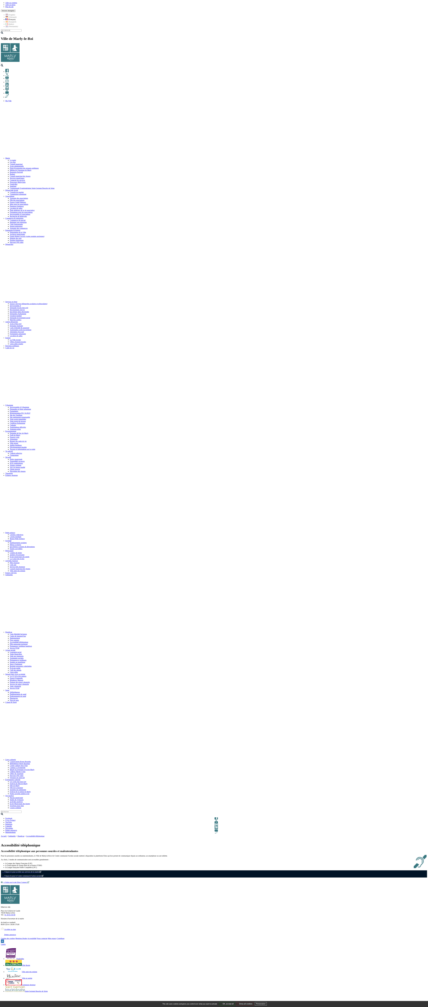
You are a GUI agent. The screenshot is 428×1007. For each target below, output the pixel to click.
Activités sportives (16, 802)
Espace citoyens (11, 573)
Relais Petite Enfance (17, 539)
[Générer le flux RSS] (417, 839)
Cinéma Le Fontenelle (17, 768)
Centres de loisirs (16, 553)
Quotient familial (16, 316)
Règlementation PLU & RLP (20, 413)
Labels (3, 944)
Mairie (7, 158)
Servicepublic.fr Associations (20, 214)
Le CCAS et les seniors (18, 676)
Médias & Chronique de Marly (20, 170)
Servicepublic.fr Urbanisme (19, 407)
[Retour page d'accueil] (10, 61)
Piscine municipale (16, 798)
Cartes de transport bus (18, 636)
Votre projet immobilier (18, 419)
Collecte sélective (16, 453)
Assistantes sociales (17, 658)
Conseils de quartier (17, 192)
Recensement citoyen (17, 310)
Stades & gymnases (17, 800)
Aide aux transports (17, 656)
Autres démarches (11, 322)
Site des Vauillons (16, 415)
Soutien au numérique (17, 662)
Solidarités (12, 836)
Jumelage (13, 186)
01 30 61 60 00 (10, 915)
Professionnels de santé (18, 696)
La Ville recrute (15, 340)
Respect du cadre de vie (18, 441)
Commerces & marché (18, 220)
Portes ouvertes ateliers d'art (19, 794)
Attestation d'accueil (17, 332)
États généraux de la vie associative (22, 210)
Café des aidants (15, 670)
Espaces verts (14, 437)
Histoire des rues (16, 238)
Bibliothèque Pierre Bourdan (20, 764)
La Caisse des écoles (17, 559)
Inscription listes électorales (19, 312)
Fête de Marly (15, 786)
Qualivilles (13, 184)
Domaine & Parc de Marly (19, 433)
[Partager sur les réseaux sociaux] (425, 839)
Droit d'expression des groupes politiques (24, 168)
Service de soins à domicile (19, 684)
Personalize (260, 1004)
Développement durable (18, 447)
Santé (7, 690)
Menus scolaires (15, 545)
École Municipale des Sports (20, 804)
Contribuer (60, 938)
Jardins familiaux (16, 445)
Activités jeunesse (11, 561)
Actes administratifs (17, 166)
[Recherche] (2, 66)
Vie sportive (9, 796)
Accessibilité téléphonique (19, 642)
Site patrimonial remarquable (20, 417)
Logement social (15, 652)
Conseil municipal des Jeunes (20, 176)
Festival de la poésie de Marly (20, 792)
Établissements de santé (18, 694)
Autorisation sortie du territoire (20, 330)
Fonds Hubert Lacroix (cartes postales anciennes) (27, 236)
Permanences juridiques (18, 660)
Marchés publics (15, 320)
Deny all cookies (245, 1004)
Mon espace (52, 938)
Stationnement (15, 638)
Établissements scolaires (18, 543)
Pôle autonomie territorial (19, 644)
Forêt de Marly (15, 435)
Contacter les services (17, 180)
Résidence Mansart (16, 680)
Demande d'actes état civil (19, 308)
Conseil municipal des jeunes (20, 569)
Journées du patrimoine (18, 790)
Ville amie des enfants (17, 571)
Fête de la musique (16, 788)
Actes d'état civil (15, 324)
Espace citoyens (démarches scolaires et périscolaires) (28, 304)
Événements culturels (12, 780)
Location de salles (16, 208)
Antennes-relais (15, 429)
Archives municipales (17, 234)
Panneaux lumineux (17, 206)
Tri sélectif (9, 451)
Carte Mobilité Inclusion (18, 634)
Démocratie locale (11, 190)
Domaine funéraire (16, 326)
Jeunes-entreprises (16, 226)
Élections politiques (12, 346)
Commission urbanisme (18, 194)
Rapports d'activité (16, 172)
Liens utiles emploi (16, 344)
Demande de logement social (20, 318)
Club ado (13, 565)
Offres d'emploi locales (18, 342)
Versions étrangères (8, 11)
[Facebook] (7, 71)
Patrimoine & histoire (12, 230)
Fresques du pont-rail (17, 778)
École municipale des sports (19, 557)
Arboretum (13, 439)
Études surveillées (16, 549)
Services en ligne (11, 302)
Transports (9, 473)
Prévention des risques (18, 471)
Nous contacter (42, 938)
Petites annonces (10, 935)
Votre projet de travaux (18, 421)
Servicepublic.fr (15, 306)
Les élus (13, 162)
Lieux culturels (10, 760)
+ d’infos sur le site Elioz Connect (15, 882)
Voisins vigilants (15, 465)
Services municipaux (17, 178)
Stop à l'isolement (16, 664)
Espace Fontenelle (16, 678)
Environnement (10, 431)
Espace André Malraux (18, 202)
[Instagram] (7, 82)
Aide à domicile (15, 686)
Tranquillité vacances (17, 461)
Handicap (8, 632)
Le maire (13, 160)
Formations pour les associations (21, 212)
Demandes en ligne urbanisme (20, 409)
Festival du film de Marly (19, 784)
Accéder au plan (10, 929)
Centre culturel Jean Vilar (19, 766)
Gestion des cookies (8, 938)
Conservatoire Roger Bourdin (20, 762)
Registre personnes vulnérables (21, 666)
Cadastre (13, 425)
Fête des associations (17, 200)
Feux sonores (14, 640)
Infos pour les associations (19, 204)
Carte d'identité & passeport (19, 328)
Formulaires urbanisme (18, 334)
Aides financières (16, 654)
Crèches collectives (16, 535)
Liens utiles (14, 672)
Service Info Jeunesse (17, 567)
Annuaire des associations (19, 198)
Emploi (7, 338)
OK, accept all (228, 1004)
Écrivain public (15, 668)
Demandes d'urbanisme (18, 314)
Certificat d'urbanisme (17, 423)
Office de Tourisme (16, 774)
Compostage (14, 455)
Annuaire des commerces (19, 228)
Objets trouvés (15, 469)
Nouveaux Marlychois (18, 182)
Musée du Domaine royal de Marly (22, 770)
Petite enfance (10, 533)
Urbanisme (9, 405)
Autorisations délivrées (18, 427)
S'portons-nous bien (17, 806)
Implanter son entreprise (18, 222)
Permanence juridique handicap (21, 646)
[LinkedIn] (7, 86)
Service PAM (14, 648)
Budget (12, 174)
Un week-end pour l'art (18, 782)
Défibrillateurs (15, 692)
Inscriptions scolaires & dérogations (22, 547)
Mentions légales (21, 938)
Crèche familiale (15, 537)
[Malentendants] (7, 97)
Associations (9, 196)
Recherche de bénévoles (18, 216)
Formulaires (14, 411)
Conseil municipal (16, 164)
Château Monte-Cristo (17, 772)
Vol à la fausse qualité (17, 467)
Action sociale (10, 650)
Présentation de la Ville (18, 232)
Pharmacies (14, 698)
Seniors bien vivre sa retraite (15, 674)
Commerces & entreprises (14, 218)
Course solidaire (15, 808)
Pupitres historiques (17, 240)
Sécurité (8, 457)
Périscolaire (9, 551)
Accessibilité (32, 938)
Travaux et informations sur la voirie (22, 449)
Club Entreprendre (16, 224)
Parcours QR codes (16, 242)
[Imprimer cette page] (413, 839)
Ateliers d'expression (17, 555)
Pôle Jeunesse (15, 563)
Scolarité (8, 541)
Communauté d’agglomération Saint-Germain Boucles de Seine (32, 188)
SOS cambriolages (16, 463)
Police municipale (16, 459)
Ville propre (14, 443)
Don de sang (14, 700)
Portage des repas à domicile (20, 682)
